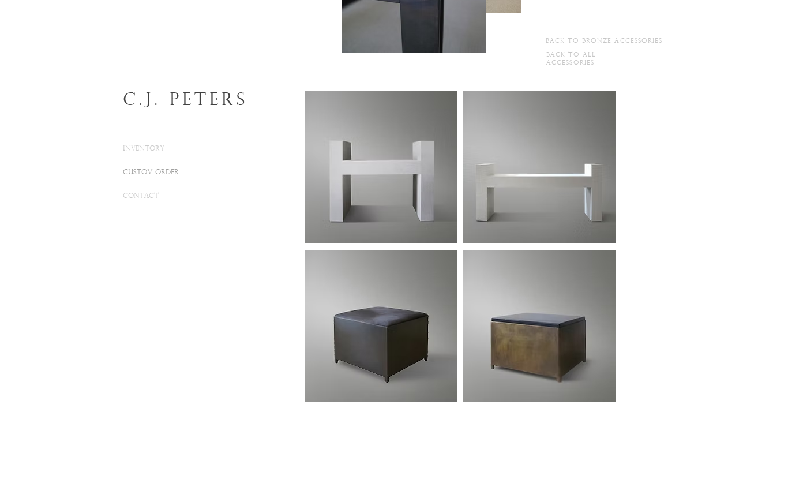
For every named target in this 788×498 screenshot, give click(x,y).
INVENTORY (143, 148)
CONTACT (141, 196)
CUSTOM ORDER (151, 172)
